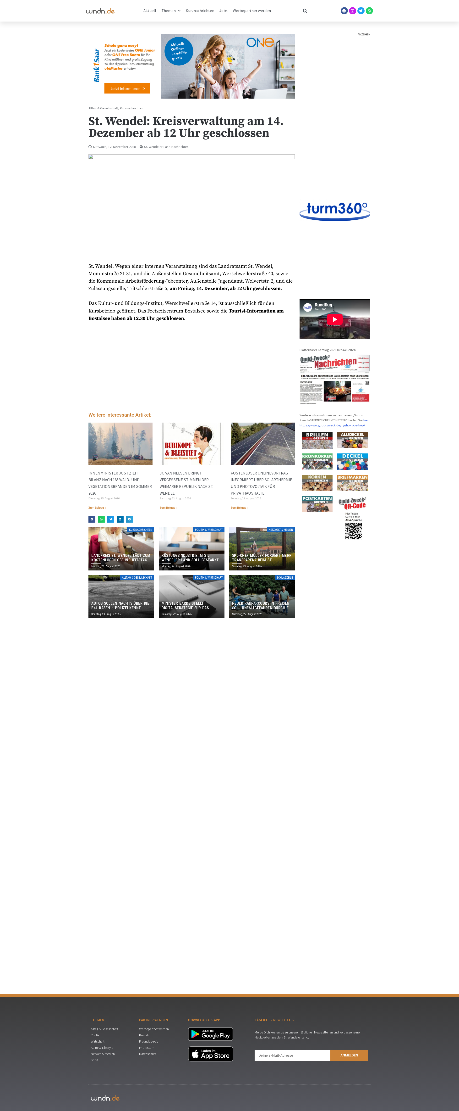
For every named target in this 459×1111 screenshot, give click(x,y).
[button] (91, 519)
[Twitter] (361, 10)
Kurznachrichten (200, 10)
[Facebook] (344, 10)
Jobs (223, 10)
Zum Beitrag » (97, 507)
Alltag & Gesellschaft (103, 108)
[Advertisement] (191, 368)
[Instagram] (352, 10)
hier (366, 420)
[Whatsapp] (369, 10)
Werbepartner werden (252, 10)
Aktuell (149, 10)
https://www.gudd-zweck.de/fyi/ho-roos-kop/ (332, 425)
